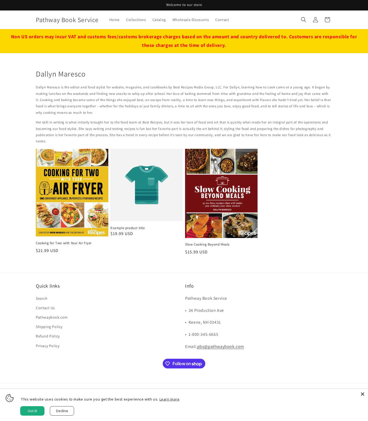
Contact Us (45, 307)
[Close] (362, 394)
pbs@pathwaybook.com (220, 346)
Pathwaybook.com (52, 317)
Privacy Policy (47, 345)
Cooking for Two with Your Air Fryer (64, 243)
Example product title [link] (127, 228)
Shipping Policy (49, 326)
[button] (304, 20)
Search (42, 298)
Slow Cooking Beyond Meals (207, 244)
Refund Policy (48, 336)
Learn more (169, 399)
